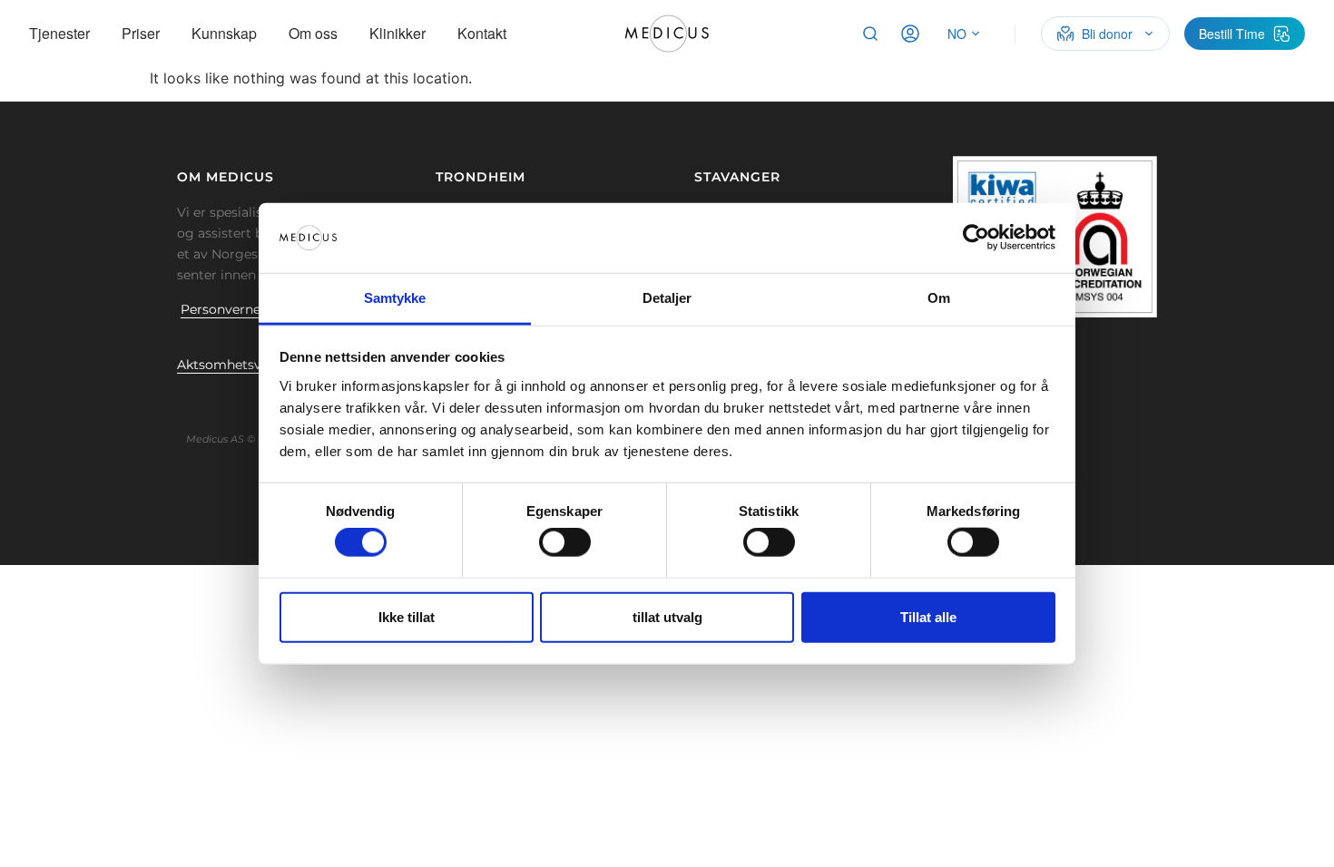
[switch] (565, 542)
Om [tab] (938, 298)
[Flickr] (217, 405)
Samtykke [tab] (395, 298)
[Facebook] (189, 405)
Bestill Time (1232, 33)
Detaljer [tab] (667, 298)
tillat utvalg (667, 616)
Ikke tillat (406, 616)
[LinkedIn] (245, 405)
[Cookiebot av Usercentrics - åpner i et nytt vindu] (976, 237)
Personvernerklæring (248, 309)
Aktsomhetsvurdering (247, 364)
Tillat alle (928, 616)
